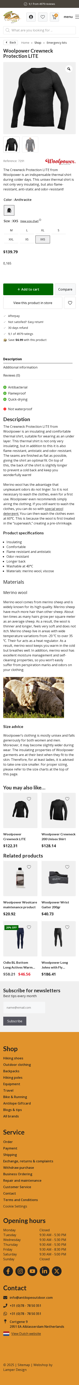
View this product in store (32, 303)
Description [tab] (12, 359)
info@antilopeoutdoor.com (31, 1297)
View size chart (29, 221)
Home (25, 43)
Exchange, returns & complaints (28, 1161)
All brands (11, 1116)
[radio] (9, 210)
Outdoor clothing (17, 1064)
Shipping (10, 1154)
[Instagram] (20, 1271)
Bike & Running (15, 1097)
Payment (10, 1148)
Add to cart (30, 289)
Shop (37, 43)
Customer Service (17, 1187)
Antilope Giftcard (17, 1103)
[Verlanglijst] (31, 17)
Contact (9, 1193)
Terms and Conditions (20, 1200)
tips (19, 1110)
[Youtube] (32, 1271)
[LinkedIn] (44, 1271)
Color (8, 199)
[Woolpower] (60, 163)
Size (7, 221)
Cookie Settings (15, 1206)
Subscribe (14, 1021)
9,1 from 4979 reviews (42, 4)
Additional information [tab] (20, 367)
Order (8, 1142)
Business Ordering (17, 1174)
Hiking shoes (13, 1058)
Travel (8, 1090)
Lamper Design (15, 1369)
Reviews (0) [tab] (11, 375)
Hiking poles (12, 1077)
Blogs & (9, 1110)
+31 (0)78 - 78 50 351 (25, 1305)
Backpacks (11, 1071)
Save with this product (27, 340)
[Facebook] (8, 1271)
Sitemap (24, 1365)
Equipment (11, 1084)
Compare (65, 289)
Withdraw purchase (18, 1167)
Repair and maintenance (22, 1180)
